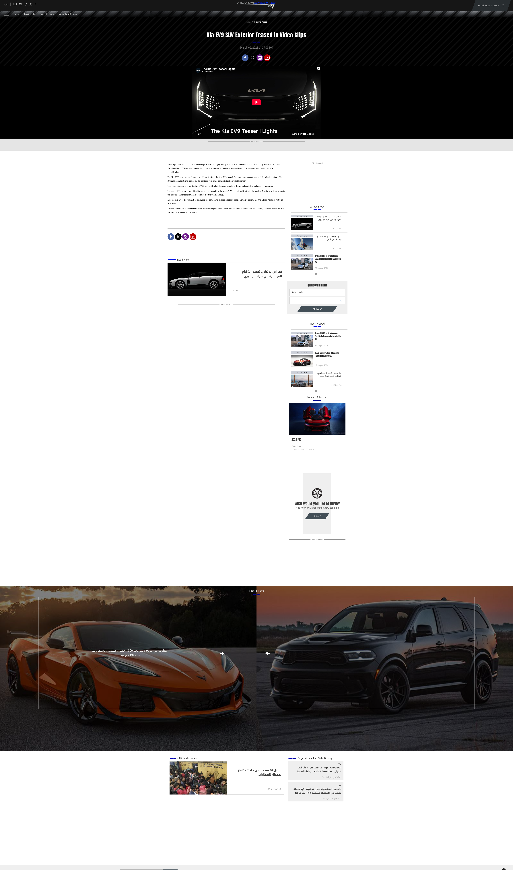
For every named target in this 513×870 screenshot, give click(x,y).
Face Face (256, 590)
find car (306, 309)
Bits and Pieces (260, 21)
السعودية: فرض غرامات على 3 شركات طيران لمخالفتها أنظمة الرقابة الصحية (319, 769)
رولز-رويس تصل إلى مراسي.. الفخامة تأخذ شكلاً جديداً (329, 374)
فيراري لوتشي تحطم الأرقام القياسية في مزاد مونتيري (329, 218)
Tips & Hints (29, 13)
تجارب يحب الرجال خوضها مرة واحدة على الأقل (328, 238)
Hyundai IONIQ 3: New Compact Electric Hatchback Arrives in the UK (328, 259)
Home (16, 13)
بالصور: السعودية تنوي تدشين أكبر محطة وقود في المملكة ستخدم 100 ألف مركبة (317, 791)
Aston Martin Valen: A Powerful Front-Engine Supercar (327, 354)
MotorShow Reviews (68, 13)
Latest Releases (47, 13)
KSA (339, 764)
